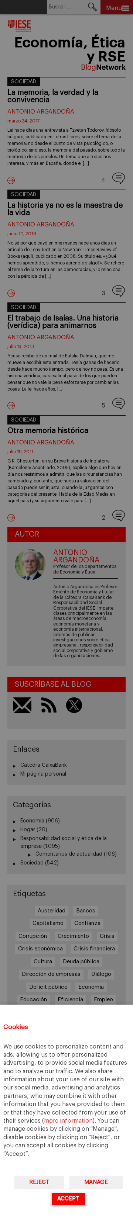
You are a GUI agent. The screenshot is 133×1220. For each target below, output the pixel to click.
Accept (68, 1198)
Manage (96, 1182)
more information (68, 1121)
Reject (39, 1182)
